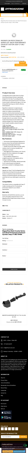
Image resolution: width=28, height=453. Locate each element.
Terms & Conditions (5, 382)
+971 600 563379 (7, 3)
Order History (4, 406)
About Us (3, 377)
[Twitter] (5, 428)
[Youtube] (13, 428)
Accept (5, 451)
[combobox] (10, 14)
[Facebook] (2, 428)
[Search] (21, 15)
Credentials (3, 390)
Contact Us (3, 393)
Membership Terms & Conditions (8, 385)
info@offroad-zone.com (9, 347)
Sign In (12, 3)
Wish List (3, 408)
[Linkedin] (9, 428)
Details (4, 87)
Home (2, 18)
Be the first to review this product (8, 52)
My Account (3, 403)
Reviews (4, 225)
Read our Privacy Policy (19, 451)
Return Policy (4, 387)
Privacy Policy (4, 380)
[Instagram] (16, 428)
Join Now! (22, 62)
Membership (17, 3)
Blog (2, 395)
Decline (10, 451)
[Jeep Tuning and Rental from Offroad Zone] (15, 9)
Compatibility (6, 210)
